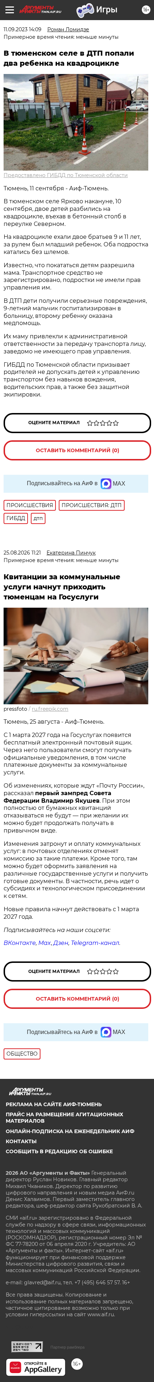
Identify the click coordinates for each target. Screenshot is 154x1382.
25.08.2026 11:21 (22, 552)
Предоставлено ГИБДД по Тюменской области (66, 175)
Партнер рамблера (67, 1347)
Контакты (21, 1141)
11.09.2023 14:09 (23, 29)
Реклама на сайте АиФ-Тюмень (54, 1104)
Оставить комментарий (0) (77, 450)
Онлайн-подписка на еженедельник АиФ (70, 1131)
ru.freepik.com (50, 709)
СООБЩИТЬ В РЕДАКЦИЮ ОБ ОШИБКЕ (59, 1151)
